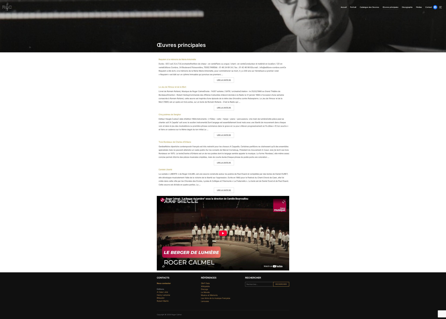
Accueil (344, 7)
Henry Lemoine (163, 295)
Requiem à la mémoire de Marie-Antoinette (177, 59)
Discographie (407, 7)
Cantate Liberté (165, 169)
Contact (428, 7)
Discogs (204, 289)
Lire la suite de (225, 80)
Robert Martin (163, 301)
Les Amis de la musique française (215, 298)
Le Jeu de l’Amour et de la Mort (172, 87)
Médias (419, 7)
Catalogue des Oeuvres (369, 7)
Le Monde (205, 292)
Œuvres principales (390, 7)
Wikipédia (205, 286)
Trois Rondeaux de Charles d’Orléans (175, 142)
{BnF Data (205, 283)
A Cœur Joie (162, 292)
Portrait (353, 7)
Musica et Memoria (209, 295)
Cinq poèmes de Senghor (170, 114)
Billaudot (160, 298)
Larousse (205, 301)
